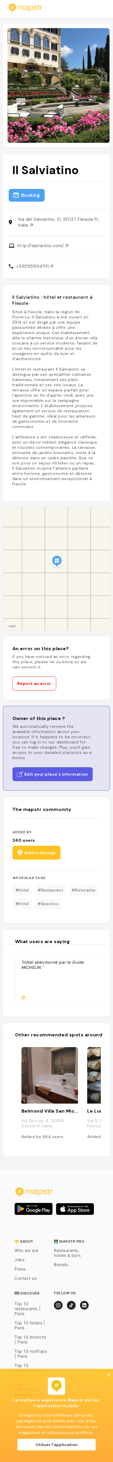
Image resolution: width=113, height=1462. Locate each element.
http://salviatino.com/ (41, 246)
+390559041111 (33, 266)
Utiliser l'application (57, 1444)
